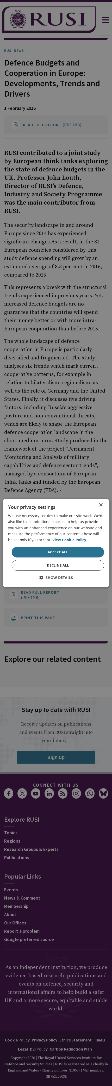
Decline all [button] (58, 565)
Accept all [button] (58, 552)
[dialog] (56, 543)
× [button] (101, 505)
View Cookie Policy (69, 539)
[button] (56, 578)
